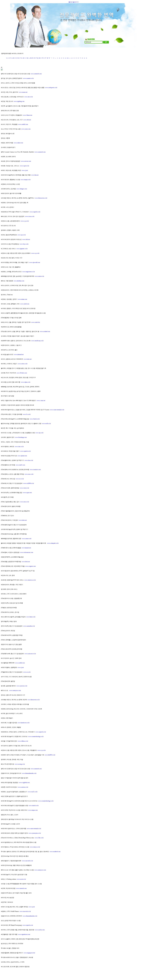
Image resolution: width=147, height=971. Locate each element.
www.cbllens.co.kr (23, 741)
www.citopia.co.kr (26, 179)
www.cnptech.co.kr (35, 212)
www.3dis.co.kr (39, 838)
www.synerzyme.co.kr (34, 833)
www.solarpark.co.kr (53, 543)
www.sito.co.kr (28, 97)
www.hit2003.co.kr (50, 755)
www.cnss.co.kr (29, 474)
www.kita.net (34, 175)
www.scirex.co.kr (22, 364)
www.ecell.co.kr (46, 423)
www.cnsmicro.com (35, 469)
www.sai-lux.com (40, 930)
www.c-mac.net (41, 400)
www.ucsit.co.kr (21, 879)
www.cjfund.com (22, 456)
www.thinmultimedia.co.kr (29, 773)
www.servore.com (26, 161)
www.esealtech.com (55, 851)
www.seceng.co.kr (20, 764)
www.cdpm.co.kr (25, 382)
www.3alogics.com (21, 189)
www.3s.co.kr (27, 414)
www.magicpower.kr (29, 953)
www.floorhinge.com (21, 437)
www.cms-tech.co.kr (25, 911)
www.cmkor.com (18, 143)
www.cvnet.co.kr (24, 488)
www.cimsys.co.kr (35, 847)
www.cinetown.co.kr (30, 580)
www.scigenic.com (30, 566)
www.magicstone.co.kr (28, 271)
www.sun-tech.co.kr (27, 861)
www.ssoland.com (45, 331)
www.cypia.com (27, 492)
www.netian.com (22, 299)
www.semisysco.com (15, 690)
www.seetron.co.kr (23, 787)
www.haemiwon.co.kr (23, 723)
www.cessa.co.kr (29, 216)
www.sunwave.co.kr (30, 653)
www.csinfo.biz (35, 322)
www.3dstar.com (27, 115)
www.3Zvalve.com (22, 373)
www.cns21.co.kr (32, 792)
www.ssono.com (25, 129)
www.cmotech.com (21, 888)
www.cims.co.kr (19, 446)
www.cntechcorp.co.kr (37, 341)
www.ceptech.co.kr (25, 451)
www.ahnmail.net (19, 354)
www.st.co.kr (27, 672)
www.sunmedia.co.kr (29, 626)
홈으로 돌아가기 (74, 2)
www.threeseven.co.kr (41, 198)
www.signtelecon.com (24, 934)
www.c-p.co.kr (25, 221)
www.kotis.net (27, 359)
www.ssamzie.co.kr (28, 78)
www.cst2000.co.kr (28, 483)
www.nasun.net (23, 92)
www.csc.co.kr (20, 479)
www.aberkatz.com (19, 281)
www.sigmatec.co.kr (22, 248)
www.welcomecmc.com (26, 552)
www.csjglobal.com (24, 782)
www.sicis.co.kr (24, 502)
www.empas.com (33, 810)
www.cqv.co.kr (21, 235)
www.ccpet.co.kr (24, 166)
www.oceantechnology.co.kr (36, 736)
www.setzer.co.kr (39, 276)
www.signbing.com (19, 101)
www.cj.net (25, 170)
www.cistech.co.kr (33, 805)
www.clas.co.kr (29, 460)
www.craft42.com (23, 124)
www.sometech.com (36, 74)
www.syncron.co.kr (21, 686)
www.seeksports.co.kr (51, 87)
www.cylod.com (24, 304)
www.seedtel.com (20, 663)
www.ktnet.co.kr (30, 617)
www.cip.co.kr (39, 433)
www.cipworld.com (34, 262)
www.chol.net (27, 120)
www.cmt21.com (20, 465)
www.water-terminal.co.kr (57, 410)
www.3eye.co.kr (24, 244)
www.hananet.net (26, 548)
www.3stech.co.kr (35, 419)
